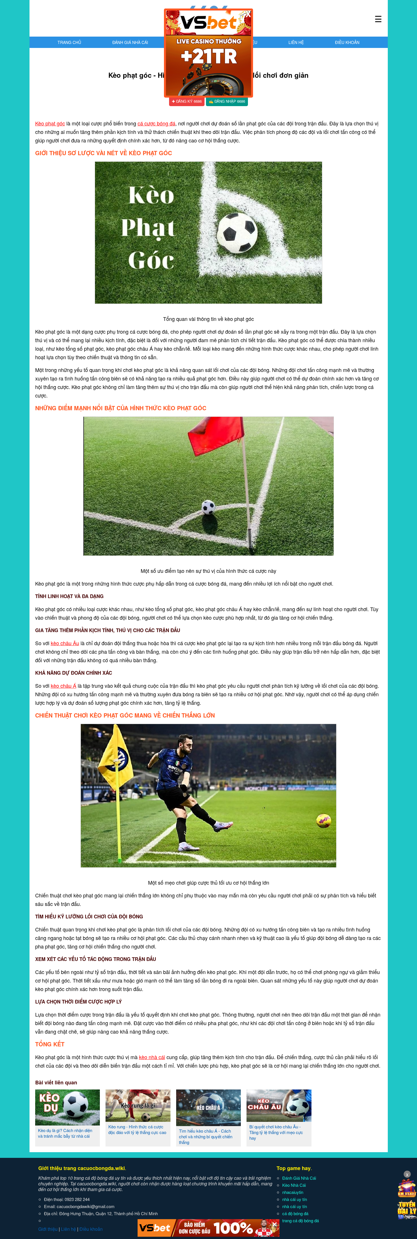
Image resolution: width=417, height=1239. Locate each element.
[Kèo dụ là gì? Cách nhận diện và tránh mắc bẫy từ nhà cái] (67, 1123)
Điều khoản (347, 42)
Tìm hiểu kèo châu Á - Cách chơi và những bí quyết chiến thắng (205, 1136)
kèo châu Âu (65, 643)
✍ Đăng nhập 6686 (227, 101)
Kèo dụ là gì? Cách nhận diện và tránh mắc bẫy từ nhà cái (65, 1133)
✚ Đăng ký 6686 (187, 101)
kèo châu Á (63, 685)
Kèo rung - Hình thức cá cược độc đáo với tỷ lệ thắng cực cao (137, 1129)
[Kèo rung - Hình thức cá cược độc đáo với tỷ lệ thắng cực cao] (138, 1119)
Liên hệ (296, 42)
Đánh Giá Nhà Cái (130, 42)
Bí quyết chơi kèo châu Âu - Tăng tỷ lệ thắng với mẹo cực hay (276, 1132)
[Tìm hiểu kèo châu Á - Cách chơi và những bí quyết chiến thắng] (208, 1123)
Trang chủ (69, 42)
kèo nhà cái (152, 1057)
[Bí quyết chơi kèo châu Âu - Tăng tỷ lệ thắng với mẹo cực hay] (279, 1119)
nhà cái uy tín (294, 1199)
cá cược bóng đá (156, 123)
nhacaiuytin (292, 1192)
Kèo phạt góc (50, 123)
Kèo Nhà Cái (294, 1185)
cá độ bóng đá (295, 1213)
